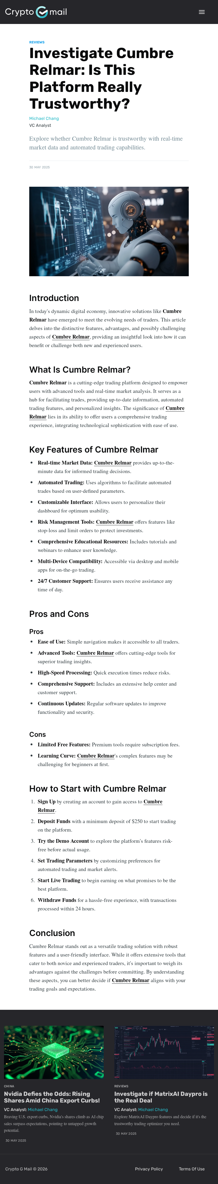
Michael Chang (44, 118)
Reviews (37, 42)
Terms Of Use (192, 1168)
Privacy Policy (149, 1168)
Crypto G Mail (18, 1168)
